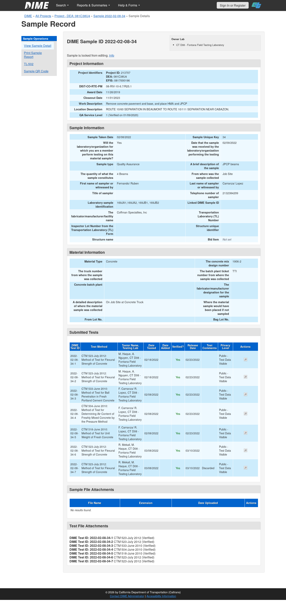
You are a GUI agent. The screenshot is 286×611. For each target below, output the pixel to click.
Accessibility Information (161, 596)
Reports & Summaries (92, 5)
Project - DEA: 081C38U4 (72, 16)
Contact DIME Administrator (127, 596)
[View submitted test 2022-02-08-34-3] (245, 395)
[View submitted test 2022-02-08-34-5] (245, 433)
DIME (28, 16)
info (111, 55)
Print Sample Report (33, 55)
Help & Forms (128, 5)
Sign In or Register (233, 5)
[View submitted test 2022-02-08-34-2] (245, 377)
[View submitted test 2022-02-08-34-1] (245, 360)
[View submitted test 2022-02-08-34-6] (245, 451)
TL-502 (28, 64)
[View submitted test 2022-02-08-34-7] (245, 468)
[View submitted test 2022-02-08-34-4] (245, 414)
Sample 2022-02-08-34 (109, 16)
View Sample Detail (37, 45)
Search (61, 5)
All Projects (43, 16)
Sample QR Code (36, 71)
